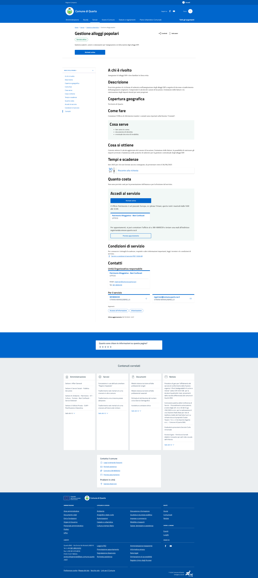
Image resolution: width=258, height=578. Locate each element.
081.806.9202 (75, 548)
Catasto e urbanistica (105, 522)
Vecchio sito (95, 570)
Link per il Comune (108, 570)
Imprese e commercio (138, 518)
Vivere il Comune (108, 19)
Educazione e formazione (140, 511)
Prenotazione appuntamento (108, 549)
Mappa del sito (83, 570)
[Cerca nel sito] (190, 11)
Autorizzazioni (102, 518)
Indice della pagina (70, 70)
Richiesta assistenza (104, 556)
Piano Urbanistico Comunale (150, 19)
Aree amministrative (71, 511)
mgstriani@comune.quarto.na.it (125, 281)
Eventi (165, 531)
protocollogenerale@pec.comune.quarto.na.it (79, 558)
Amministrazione (72, 19)
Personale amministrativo (73, 525)
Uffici (66, 533)
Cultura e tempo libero (105, 525)
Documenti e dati (70, 514)
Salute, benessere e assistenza (141, 525)
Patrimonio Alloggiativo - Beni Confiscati (128, 215)
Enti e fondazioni (70, 518)
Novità (85, 19)
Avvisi (165, 511)
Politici (66, 529)
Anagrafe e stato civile (105, 514)
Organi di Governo (71, 522)
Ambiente (100, 511)
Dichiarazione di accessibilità (141, 556)
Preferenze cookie (71, 570)
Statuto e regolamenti (127, 19)
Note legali (134, 553)
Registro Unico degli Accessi (140, 560)
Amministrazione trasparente (141, 545)
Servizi (94, 19)
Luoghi (166, 534)
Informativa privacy (137, 549)
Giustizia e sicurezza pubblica (141, 514)
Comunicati (167, 514)
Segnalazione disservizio (106, 553)
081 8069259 (117, 285)
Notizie (166, 518)
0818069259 (115, 297)
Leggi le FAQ (101, 545)
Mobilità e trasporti (137, 522)
